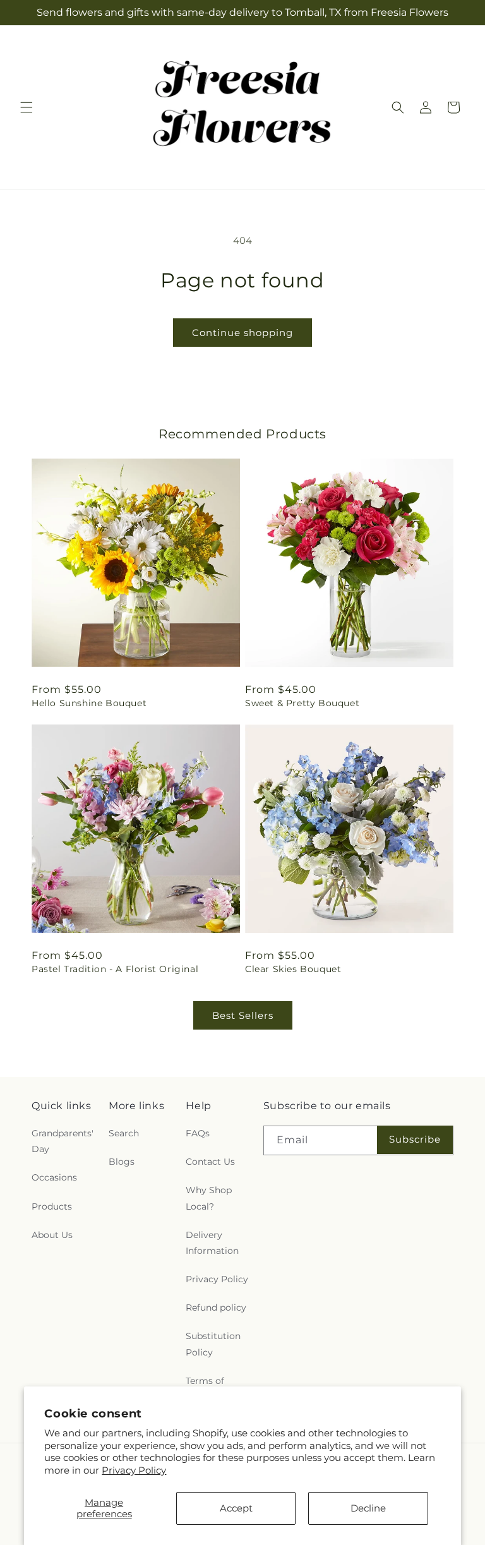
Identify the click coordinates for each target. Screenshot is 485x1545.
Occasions (54, 1177)
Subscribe (415, 1139)
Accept (236, 1508)
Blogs (122, 1161)
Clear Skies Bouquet (293, 969)
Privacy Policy (134, 1470)
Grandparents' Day (62, 1141)
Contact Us (210, 1161)
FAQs (198, 1133)
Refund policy (216, 1307)
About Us (52, 1235)
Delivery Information (212, 1242)
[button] (26, 107)
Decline (368, 1508)
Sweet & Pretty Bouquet (302, 703)
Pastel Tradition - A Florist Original (115, 969)
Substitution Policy (213, 1343)
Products (52, 1206)
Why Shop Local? (209, 1197)
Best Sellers (242, 1015)
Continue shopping (242, 333)
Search (124, 1133)
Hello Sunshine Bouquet (89, 703)
